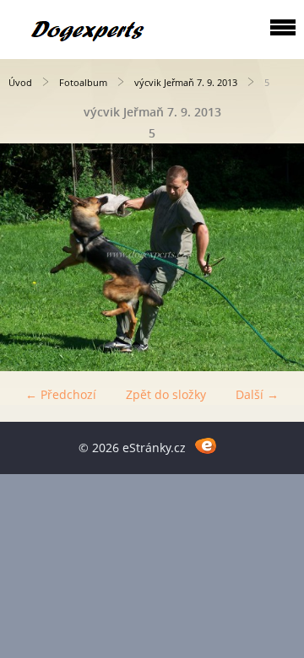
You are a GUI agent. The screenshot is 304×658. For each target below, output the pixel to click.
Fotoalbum (83, 82)
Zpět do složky (166, 394)
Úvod (20, 82)
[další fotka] (277, 257)
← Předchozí (60, 394)
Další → (257, 394)
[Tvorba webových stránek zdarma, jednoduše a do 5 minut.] (205, 445)
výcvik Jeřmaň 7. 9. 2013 (185, 82)
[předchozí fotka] (27, 257)
